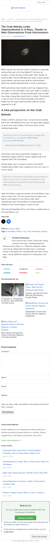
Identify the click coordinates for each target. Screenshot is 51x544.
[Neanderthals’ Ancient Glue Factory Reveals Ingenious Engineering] (37, 306)
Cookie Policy (9, 532)
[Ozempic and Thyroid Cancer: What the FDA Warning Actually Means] (37, 287)
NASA (18, 231)
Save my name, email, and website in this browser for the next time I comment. (25, 405)
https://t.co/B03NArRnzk (29, 138)
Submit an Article (25, 518)
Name (4, 377)
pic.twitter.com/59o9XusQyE (13, 140)
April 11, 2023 (35, 145)
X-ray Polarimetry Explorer (37, 231)
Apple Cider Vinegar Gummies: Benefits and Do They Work (25, 473)
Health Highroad (22, 540)
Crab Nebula (10, 231)
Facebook (23, 269)
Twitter (6, 269)
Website (4, 395)
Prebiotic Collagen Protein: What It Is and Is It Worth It (23, 493)
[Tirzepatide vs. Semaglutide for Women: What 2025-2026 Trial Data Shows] (12, 290)
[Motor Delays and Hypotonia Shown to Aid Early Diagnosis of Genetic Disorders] (12, 326)
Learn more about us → (11, 440)
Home (3, 19)
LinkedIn (6, 273)
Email (38, 273)
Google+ (39, 269)
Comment (5, 351)
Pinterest (23, 273)
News (18, 229)
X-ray (24, 231)
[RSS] (49, 13)
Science (10, 19)
